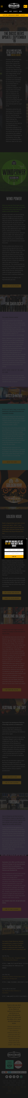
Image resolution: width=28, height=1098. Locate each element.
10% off (7, 544)
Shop (10, 11)
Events (15, 11)
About (6, 11)
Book (20, 11)
